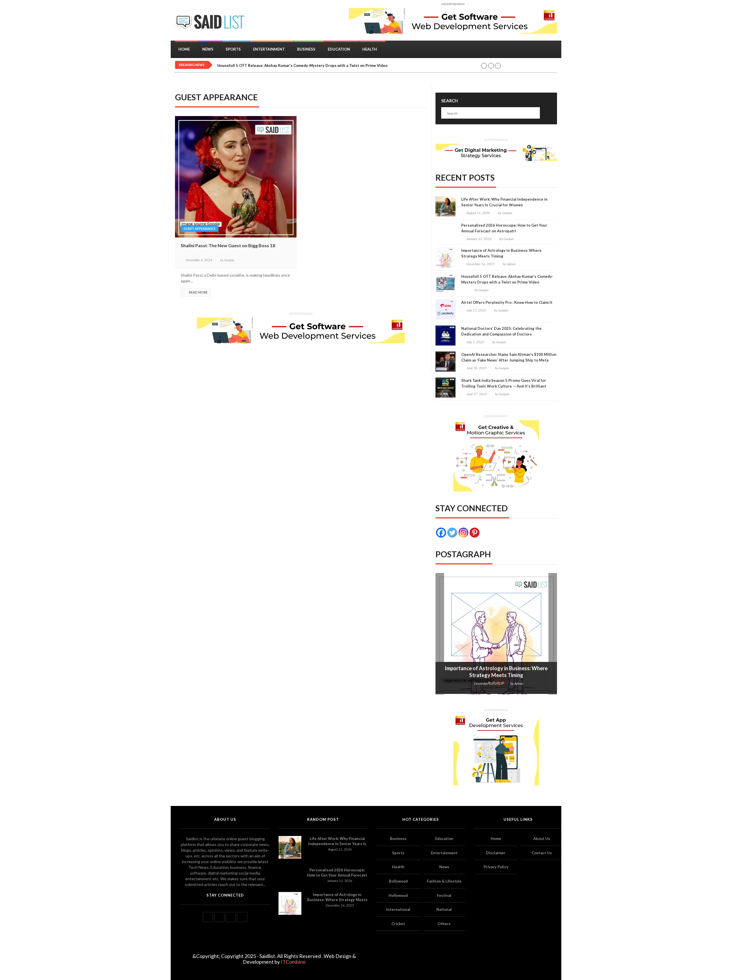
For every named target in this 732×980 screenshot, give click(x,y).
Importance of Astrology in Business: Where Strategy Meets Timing (501, 253)
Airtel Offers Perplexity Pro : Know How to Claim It (506, 302)
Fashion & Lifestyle (444, 881)
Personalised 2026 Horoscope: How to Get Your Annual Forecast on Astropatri (504, 228)
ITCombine (293, 962)
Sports (233, 49)
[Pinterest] (475, 533)
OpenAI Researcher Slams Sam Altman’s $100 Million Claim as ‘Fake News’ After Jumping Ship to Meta (508, 357)
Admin (511, 264)
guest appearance (200, 228)
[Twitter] (452, 533)
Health (369, 49)
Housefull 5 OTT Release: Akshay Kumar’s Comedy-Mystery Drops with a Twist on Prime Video (302, 65)
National (444, 909)
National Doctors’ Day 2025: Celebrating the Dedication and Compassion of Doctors (501, 331)
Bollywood (398, 881)
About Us (541, 838)
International (398, 909)
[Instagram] (463, 533)
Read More (198, 292)
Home (184, 49)
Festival (444, 895)
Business (306, 49)
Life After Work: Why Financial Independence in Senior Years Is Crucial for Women (504, 202)
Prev (439, 633)
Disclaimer (496, 853)
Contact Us (542, 853)
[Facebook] (441, 533)
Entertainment (269, 49)
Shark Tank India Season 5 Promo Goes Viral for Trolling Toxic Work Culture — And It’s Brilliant (503, 383)
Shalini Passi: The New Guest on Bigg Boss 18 (228, 245)
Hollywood (398, 895)
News (207, 49)
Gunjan (229, 260)
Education (339, 49)
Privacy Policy (496, 867)
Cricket (398, 923)
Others (444, 923)
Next (552, 633)
